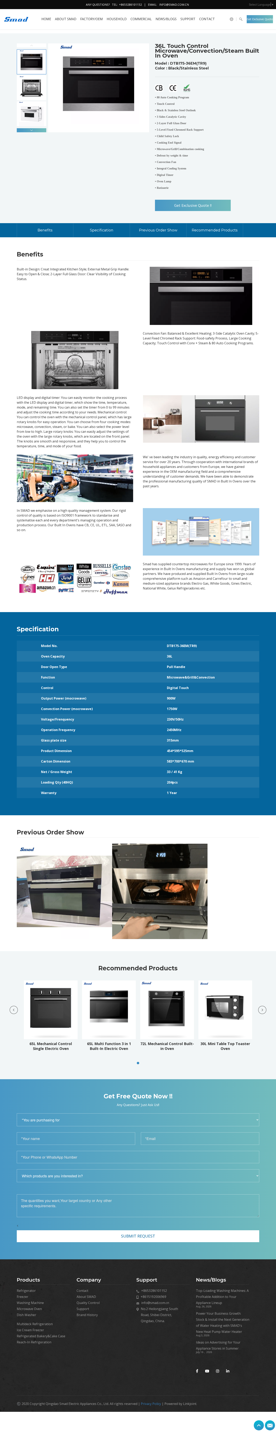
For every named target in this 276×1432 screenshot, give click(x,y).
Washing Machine (30, 1303)
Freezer (22, 1296)
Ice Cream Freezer (30, 1330)
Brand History (87, 1315)
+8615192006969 (153, 1296)
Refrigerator (26, 1290)
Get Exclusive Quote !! (260, 20)
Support (187, 19)
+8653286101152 (130, 4)
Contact (207, 19)
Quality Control (88, 1303)
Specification (101, 230)
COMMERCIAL (141, 19)
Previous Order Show (158, 230)
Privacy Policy (151, 1404)
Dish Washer (26, 1315)
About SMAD (65, 19)
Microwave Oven (29, 1309)
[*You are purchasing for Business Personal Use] (138, 1119)
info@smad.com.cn (174, 4)
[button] (31, 130)
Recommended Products (215, 230)
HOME (46, 19)
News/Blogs (166, 19)
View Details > (52, 1039)
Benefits (45, 230)
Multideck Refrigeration (35, 1324)
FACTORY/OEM (91, 19)
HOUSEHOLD (117, 19)
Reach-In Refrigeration (34, 1342)
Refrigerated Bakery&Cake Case (41, 1336)
